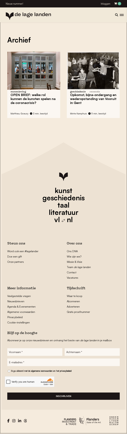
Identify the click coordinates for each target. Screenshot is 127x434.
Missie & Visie (74, 261)
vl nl (63, 219)
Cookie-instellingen (18, 322)
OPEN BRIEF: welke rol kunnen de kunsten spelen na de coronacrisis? (33, 99)
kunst (63, 190)
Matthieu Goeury (19, 113)
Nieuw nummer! (14, 3)
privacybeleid (66, 371)
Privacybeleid (15, 317)
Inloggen (105, 3)
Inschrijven (63, 396)
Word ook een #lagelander (22, 251)
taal (63, 205)
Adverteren (73, 306)
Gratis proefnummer (78, 312)
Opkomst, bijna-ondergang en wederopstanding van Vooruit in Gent (93, 99)
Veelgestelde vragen (19, 296)
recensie (95, 92)
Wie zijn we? (74, 256)
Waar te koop (74, 296)
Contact (71, 272)
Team (79, 267)
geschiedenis (63, 197)
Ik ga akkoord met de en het (41, 371)
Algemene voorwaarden (21, 312)
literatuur (63, 212)
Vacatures (72, 277)
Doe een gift (14, 256)
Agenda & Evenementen (21, 306)
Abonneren (73, 301)
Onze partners (15, 261)
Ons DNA (72, 251)
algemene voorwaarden (42, 371)
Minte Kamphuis (78, 113)
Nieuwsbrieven (15, 301)
